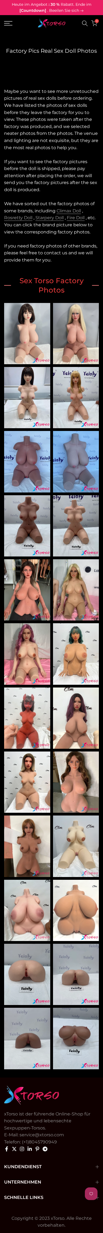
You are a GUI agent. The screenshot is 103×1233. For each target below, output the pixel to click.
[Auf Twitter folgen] (14, 1149)
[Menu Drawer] (14, 23)
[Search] (85, 23)
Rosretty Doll (18, 217)
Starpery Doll (49, 217)
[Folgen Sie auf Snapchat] (45, 1149)
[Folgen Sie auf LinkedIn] (29, 1149)
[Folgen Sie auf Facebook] (6, 1149)
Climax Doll (69, 210)
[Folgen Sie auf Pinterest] (37, 1149)
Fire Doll (76, 217)
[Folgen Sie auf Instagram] (22, 1149)
